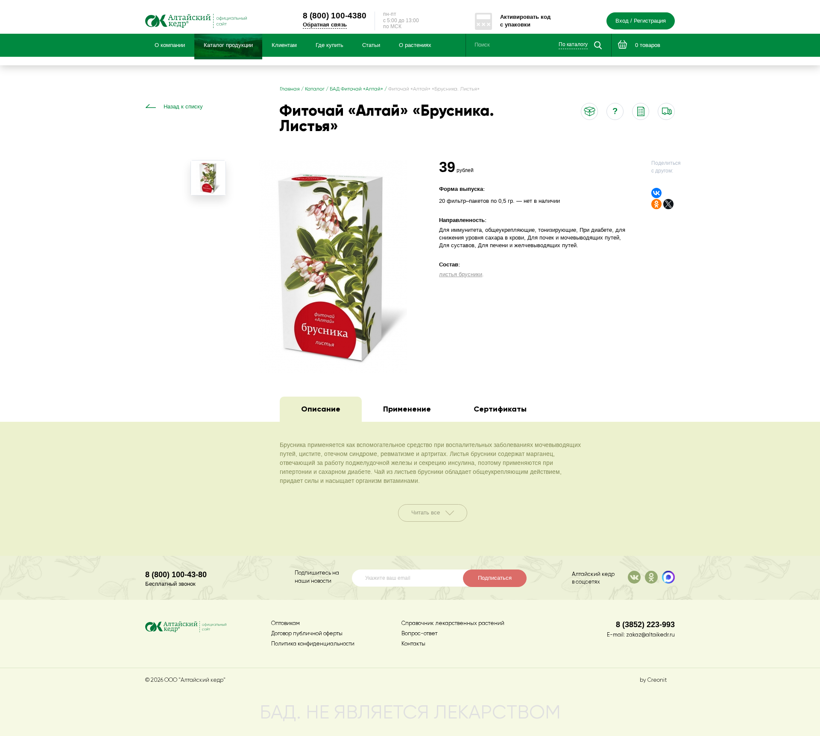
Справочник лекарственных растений (452, 623)
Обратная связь (325, 24)
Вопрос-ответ (419, 634)
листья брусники (460, 274)
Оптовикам (285, 623)
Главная (290, 89)
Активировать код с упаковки (525, 20)
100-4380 (334, 15)
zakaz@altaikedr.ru (650, 635)
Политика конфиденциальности (312, 644)
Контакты (413, 644)
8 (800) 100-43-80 (176, 574)
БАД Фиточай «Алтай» (356, 89)
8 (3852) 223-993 (645, 624)
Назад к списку (183, 106)
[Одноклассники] (656, 204)
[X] (668, 204)
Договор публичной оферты (307, 634)
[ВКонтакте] (656, 193)
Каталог (315, 89)
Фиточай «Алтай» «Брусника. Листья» (434, 89)
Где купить (329, 45)
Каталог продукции (228, 45)
